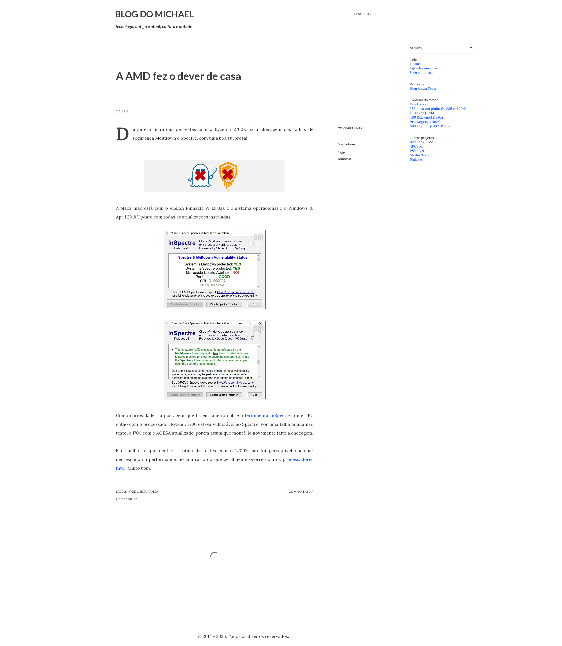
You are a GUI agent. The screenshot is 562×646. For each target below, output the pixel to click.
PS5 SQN (417, 150)
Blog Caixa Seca (423, 88)
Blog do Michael (154, 14)
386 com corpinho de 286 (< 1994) (438, 108)
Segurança (344, 159)
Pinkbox (416, 159)
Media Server (421, 155)
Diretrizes (418, 104)
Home (415, 63)
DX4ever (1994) (422, 113)
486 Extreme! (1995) (426, 117)
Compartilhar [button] (350, 128)
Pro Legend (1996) (425, 121)
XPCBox (416, 146)
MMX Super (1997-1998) (430, 126)
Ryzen (342, 152)
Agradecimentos (424, 68)
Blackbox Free (421, 142)
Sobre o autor (421, 72)
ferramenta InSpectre (267, 415)
